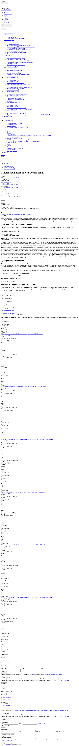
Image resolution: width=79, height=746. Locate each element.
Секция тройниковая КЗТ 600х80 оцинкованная (40, 597)
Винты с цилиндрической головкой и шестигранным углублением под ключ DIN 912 (29, 135)
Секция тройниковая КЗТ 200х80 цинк (33, 334)
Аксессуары (10, 53)
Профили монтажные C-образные (16, 59)
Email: (42, 668)
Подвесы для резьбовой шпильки (16, 96)
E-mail (2, 723)
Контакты (6, 22)
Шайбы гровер (11, 134)
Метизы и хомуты (8, 128)
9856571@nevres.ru (6, 697)
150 (8, 182)
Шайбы (9, 145)
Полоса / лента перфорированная (16, 65)
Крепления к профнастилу (14, 102)
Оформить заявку (5, 204)
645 (10, 187)
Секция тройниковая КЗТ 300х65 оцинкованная (40, 439)
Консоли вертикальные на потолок (16, 95)
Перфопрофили (8, 55)
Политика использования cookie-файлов (42, 710)
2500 (17, 187)
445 (4, 187)
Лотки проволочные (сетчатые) (15, 38)
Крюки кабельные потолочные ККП (16, 108)
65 (2, 182)
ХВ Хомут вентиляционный (14, 138)
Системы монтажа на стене (11, 77)
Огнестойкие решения (10, 110)
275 (4, 184)
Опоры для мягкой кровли (14, 98)
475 (10, 184)
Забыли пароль (41, 723)
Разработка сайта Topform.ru (60, 710)
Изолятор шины (11, 126)
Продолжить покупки (16, 744)
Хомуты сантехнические (13, 137)
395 (1, 187)
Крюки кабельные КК (13, 90)
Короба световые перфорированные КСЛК (18, 49)
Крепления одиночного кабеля (15, 70)
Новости (6, 15)
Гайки (8, 144)
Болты (8, 131)
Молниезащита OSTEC (13, 119)
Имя (2, 731)
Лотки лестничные (12, 37)
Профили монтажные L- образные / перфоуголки (20, 62)
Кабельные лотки (8, 33)
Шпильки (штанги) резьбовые (15, 148)
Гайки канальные (11, 142)
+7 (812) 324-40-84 (5, 705)
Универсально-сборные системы (15, 88)
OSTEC (3, 155)
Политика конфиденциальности (22, 710)
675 (14, 184)
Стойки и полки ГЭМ (13, 80)
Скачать (6, 19)
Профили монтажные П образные (16, 58)
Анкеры (9, 146)
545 (8, 187)
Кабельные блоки (11, 76)
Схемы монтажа (8, 14)
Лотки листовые (11, 35)
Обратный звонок (7, 26)
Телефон (23, 678)
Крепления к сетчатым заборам (15, 83)
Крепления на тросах (12, 106)
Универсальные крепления (14, 73)
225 (1, 184)
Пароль (21, 723)
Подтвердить (4, 2)
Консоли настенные (12, 81)
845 (14, 187)
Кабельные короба (9, 40)
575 (12, 184)
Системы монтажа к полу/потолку (13, 91)
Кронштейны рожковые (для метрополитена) (19, 84)
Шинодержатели (8, 120)
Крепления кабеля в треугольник (16, 72)
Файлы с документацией (19, 214)
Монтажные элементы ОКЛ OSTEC (16, 113)
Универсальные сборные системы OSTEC (18, 94)
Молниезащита (8, 116)
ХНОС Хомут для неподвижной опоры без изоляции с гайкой (23, 141)
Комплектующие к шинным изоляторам (17, 127)
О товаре (3, 214)
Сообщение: (4, 671)
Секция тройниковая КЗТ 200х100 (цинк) (35, 386)
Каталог (3, 29)
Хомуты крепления (12, 151)
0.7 (1, 190)
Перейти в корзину (6, 744)
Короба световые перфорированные (16, 48)
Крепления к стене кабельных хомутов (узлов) (19, 87)
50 (1, 182)
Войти (2, 726)
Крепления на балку (12, 103)
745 (12, 187)
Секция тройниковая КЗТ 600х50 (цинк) (34, 544)
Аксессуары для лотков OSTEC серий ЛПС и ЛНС (20, 109)
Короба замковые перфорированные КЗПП (18, 45)
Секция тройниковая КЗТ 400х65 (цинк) (34, 492)
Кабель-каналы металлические (15, 42)
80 (4, 182)
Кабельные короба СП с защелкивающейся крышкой (21, 47)
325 (6, 184)
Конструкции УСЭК (12, 66)
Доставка (6, 21)
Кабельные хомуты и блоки (11, 67)
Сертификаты (9, 214)
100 (6, 182)
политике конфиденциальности (53, 674)
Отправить (3, 673)
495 (6, 187)
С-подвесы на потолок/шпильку (15, 99)
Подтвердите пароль (60, 731)
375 (8, 184)
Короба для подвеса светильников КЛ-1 (17, 52)
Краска (6, 152)
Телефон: (23, 668)
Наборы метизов (11, 149)
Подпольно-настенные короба (15, 51)
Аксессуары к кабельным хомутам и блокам (18, 74)
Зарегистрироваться (6, 737)
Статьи (5, 16)
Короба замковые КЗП (13, 44)
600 (17, 184)
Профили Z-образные (12, 63)
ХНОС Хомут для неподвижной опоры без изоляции (21, 140)
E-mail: (42, 678)
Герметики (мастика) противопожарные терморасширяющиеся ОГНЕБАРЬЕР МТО (29, 115)
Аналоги (29, 214)
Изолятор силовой (12, 124)
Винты (9, 133)
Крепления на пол (12, 105)
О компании (7, 12)
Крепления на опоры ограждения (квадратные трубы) (21, 85)
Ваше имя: (3, 668)
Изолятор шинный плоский (14, 123)
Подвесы (9, 101)
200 (10, 182)
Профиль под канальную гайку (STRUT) (18, 60)
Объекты (6, 18)
